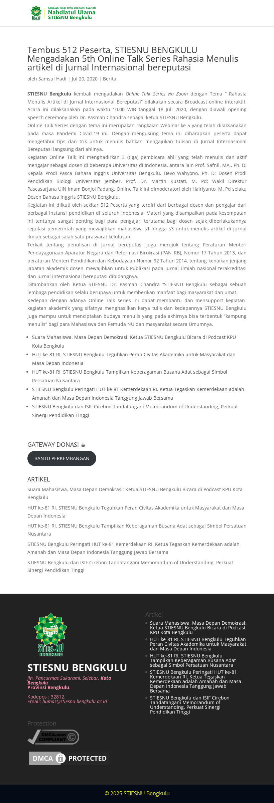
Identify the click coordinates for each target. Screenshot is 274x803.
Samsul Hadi (52, 78)
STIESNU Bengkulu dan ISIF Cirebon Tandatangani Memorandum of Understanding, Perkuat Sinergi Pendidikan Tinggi (190, 704)
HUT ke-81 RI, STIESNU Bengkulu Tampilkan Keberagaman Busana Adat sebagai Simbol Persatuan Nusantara (193, 660)
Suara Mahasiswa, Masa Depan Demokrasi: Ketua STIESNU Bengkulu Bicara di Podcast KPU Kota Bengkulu (198, 627)
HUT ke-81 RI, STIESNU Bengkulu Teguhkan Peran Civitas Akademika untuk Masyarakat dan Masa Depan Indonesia (198, 644)
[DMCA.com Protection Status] (69, 765)
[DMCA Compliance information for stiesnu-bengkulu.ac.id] (53, 743)
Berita (109, 78)
